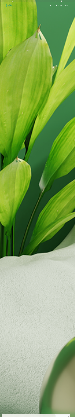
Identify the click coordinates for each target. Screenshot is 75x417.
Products (50, 5)
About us (58, 5)
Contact (66, 5)
